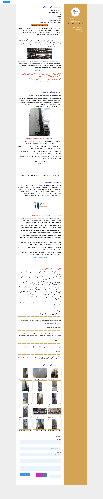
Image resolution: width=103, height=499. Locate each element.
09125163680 (78, 29)
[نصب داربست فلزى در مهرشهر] (26, 373)
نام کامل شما (59, 439)
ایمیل (60, 446)
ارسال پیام (25, 474)
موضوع (60, 458)
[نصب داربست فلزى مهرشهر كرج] (54, 398)
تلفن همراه (59, 452)
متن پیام (59, 465)
